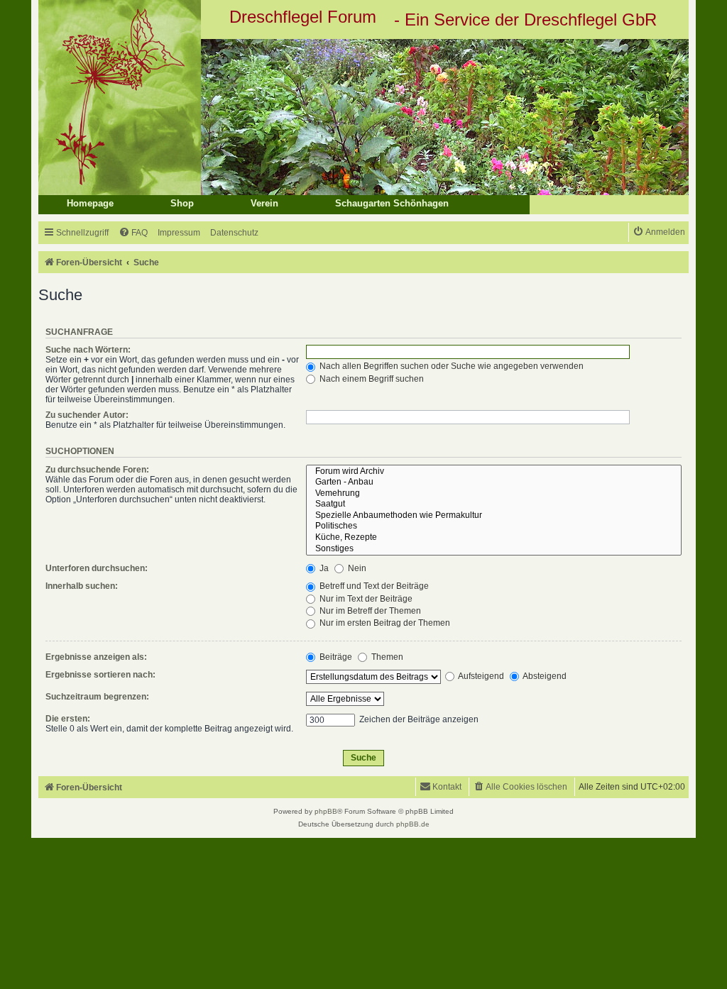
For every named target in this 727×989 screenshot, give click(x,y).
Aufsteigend (480, 676)
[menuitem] (133, 233)
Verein (264, 203)
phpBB (326, 811)
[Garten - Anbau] (493, 482)
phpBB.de (413, 824)
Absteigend (544, 676)
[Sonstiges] (493, 549)
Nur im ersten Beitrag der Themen (383, 623)
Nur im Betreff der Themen (369, 611)
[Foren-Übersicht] (363, 117)
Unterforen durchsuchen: (96, 568)
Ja (323, 568)
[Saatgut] (493, 504)
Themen (386, 657)
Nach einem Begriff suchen (370, 379)
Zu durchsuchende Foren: (97, 470)
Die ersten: (67, 719)
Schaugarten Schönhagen (392, 203)
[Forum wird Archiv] (493, 471)
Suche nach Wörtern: (88, 350)
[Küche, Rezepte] (493, 537)
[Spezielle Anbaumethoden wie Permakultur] (493, 515)
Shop (182, 203)
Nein (356, 568)
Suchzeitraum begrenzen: (97, 697)
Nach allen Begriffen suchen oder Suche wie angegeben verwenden (450, 366)
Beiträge (334, 657)
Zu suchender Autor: (87, 415)
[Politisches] (493, 526)
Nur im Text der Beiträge (364, 599)
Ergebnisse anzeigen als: (96, 657)
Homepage (90, 203)
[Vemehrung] (493, 493)
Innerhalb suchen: (81, 586)
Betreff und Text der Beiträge (373, 586)
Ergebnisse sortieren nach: (100, 675)
